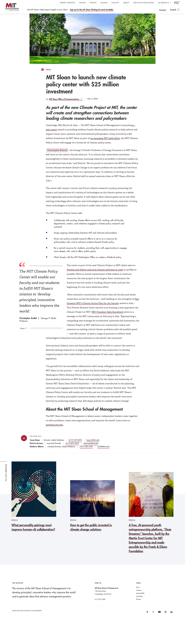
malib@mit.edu (103, 446)
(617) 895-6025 (72, 443)
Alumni (104, 2)
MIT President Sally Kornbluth (107, 312)
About (126, 2)
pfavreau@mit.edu (91, 443)
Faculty (115, 2)
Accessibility (140, 593)
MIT (177, 3)
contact (162, 10)
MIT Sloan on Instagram (165, 612)
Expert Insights (67, 2)
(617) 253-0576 (75, 440)
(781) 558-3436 (86, 446)
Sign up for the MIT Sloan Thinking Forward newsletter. (92, 9)
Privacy (138, 599)
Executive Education (143, 2)
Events (93, 2)
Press (48, 70)
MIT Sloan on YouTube (159, 613)
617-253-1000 (100, 599)
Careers (139, 590)
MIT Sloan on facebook (147, 612)
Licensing (139, 596)
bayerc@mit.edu (92, 440)
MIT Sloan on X (153, 613)
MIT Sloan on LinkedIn (171, 612)
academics (163, 2)
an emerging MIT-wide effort (105, 138)
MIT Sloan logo (7, 13)
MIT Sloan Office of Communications (64, 99)
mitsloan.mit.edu (54, 424)
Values (82, 2)
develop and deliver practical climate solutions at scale (95, 269)
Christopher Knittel (57, 150)
